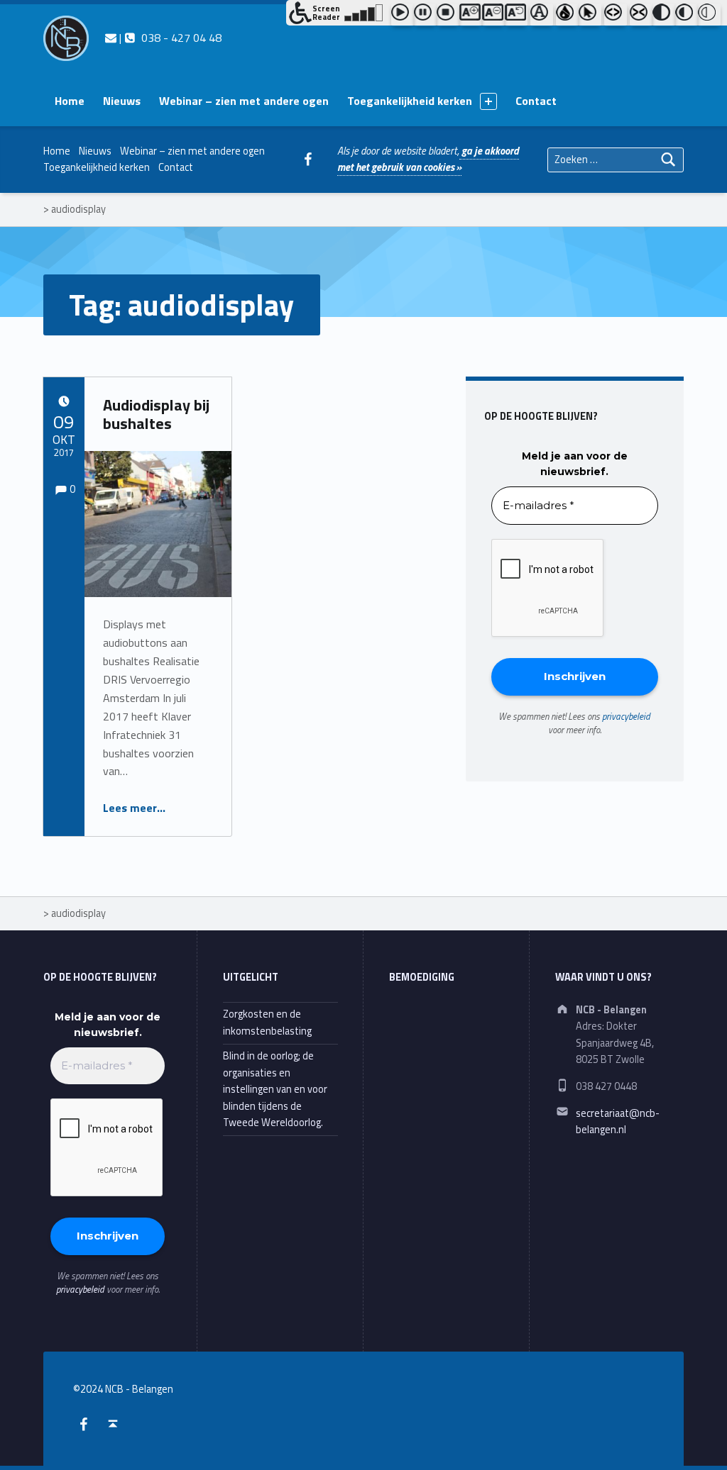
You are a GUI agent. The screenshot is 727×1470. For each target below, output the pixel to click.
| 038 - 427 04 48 (169, 37)
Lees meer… (134, 807)
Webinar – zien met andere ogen (244, 100)
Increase (470, 15)
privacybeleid (626, 716)
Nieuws (122, 100)
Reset (516, 15)
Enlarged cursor (590, 15)
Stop (448, 15)
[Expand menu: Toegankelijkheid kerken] (488, 101)
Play (402, 15)
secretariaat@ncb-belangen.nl (618, 1121)
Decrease (493, 15)
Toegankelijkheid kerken (409, 100)
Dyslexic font (541, 15)
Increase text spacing (615, 15)
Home (69, 100)
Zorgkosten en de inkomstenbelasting (267, 1022)
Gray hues (567, 15)
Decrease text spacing (641, 15)
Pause (425, 15)
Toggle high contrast (663, 15)
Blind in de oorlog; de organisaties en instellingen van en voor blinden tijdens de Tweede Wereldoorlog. (275, 1089)
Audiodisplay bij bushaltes (156, 414)
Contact (536, 100)
